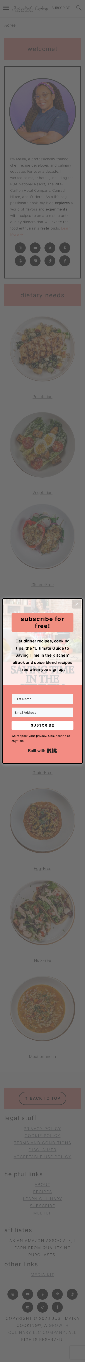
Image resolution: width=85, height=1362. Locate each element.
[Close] (76, 604)
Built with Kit (42, 751)
